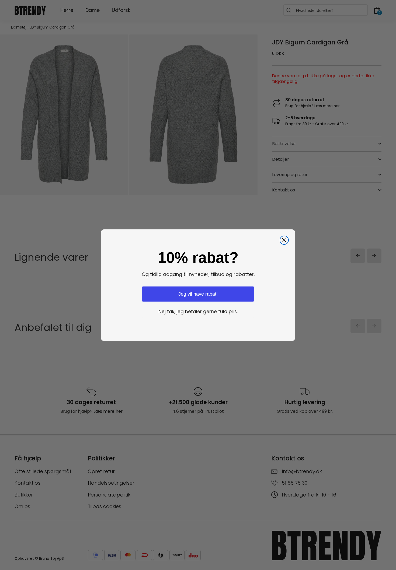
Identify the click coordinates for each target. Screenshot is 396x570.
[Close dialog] (284, 240)
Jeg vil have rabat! (198, 293)
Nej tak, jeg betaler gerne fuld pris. (198, 311)
